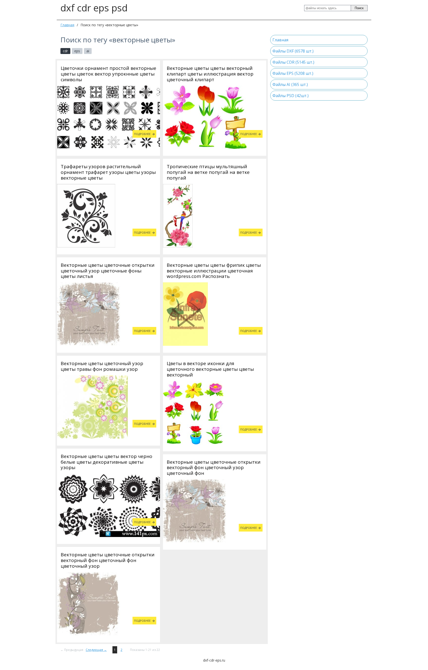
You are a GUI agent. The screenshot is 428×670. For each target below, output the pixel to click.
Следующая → (96, 650)
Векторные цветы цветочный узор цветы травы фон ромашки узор (102, 366)
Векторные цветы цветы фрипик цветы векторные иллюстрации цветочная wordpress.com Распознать (214, 270)
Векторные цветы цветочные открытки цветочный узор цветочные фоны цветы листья (108, 270)
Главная (67, 25)
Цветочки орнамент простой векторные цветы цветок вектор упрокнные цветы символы (108, 73)
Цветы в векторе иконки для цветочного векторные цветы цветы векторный (210, 369)
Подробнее (142, 134)
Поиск (359, 8)
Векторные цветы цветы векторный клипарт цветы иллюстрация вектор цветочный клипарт (210, 73)
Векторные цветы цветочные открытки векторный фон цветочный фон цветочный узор (108, 560)
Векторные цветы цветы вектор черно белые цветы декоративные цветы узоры (106, 462)
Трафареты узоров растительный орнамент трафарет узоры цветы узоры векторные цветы (108, 172)
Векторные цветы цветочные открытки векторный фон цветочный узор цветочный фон (214, 467)
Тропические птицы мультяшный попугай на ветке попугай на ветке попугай (208, 172)
